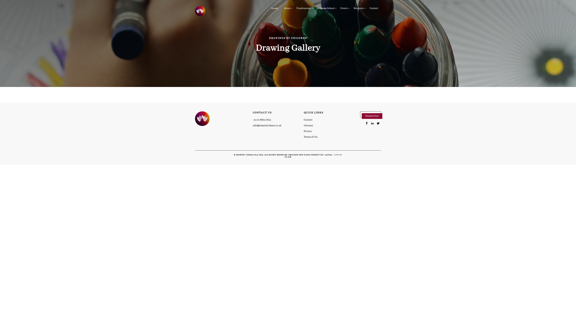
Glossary (308, 125)
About (287, 8)
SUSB (288, 157)
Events (344, 8)
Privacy (308, 131)
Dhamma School (325, 8)
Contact (374, 8)
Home (274, 8)
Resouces (359, 8)
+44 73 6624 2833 (262, 120)
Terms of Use (311, 137)
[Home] (200, 11)
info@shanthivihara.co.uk (267, 125)
